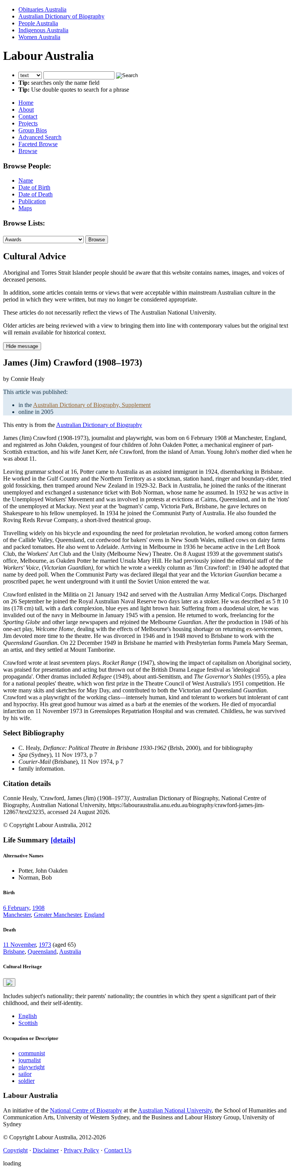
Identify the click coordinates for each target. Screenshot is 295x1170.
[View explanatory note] (9, 982)
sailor (24, 1074)
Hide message (22, 346)
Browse (27, 151)
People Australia (38, 23)
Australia (70, 951)
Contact (27, 116)
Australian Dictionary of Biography (61, 16)
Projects (28, 123)
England (94, 914)
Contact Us (117, 1150)
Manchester (17, 914)
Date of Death (35, 194)
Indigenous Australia (43, 30)
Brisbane (14, 951)
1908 (38, 908)
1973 (45, 944)
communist (31, 1053)
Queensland (42, 951)
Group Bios (32, 130)
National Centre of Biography (86, 1110)
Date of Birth (34, 187)
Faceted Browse (38, 144)
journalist (29, 1060)
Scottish (28, 1023)
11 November (19, 944)
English (27, 1016)
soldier (26, 1081)
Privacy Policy (81, 1150)
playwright (31, 1067)
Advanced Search (39, 137)
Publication (32, 201)
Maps (25, 208)
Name (25, 180)
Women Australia (39, 37)
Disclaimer (46, 1150)
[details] (63, 840)
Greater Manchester (57, 914)
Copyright (15, 1150)
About (26, 109)
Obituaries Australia (42, 9)
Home (25, 102)
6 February (16, 908)
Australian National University (175, 1110)
